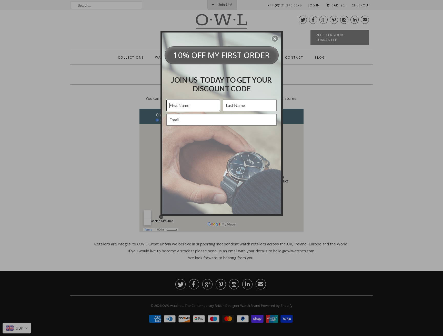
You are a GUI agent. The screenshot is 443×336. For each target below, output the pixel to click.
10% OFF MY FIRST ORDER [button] (221, 55)
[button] (275, 39)
